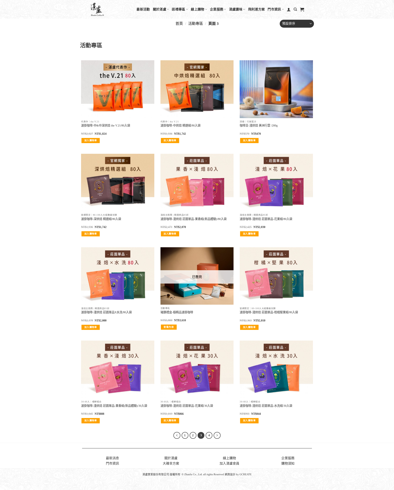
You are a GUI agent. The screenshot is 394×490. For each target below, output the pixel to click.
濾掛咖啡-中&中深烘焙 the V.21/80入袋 (105, 125)
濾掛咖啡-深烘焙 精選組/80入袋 (101, 219)
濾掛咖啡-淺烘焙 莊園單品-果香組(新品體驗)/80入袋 (193, 219)
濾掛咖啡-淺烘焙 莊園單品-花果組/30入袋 (186, 405)
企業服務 (216, 9)
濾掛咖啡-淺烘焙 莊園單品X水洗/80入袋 (106, 312)
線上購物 (197, 9)
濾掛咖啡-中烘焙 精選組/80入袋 (180, 125)
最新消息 (112, 458)
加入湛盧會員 (229, 463)
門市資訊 (274, 9)
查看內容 (169, 327)
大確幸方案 (171, 463)
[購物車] (302, 9)
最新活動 (143, 9)
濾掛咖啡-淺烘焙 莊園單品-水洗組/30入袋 (266, 405)
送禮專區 (178, 9)
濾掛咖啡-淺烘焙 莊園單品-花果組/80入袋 (266, 219)
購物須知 (287, 463)
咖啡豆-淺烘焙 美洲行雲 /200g (259, 125)
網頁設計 (230, 474)
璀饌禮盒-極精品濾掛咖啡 (176, 312)
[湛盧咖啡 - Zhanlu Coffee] (108, 9)
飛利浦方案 (256, 9)
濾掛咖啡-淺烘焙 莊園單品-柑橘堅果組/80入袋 (269, 312)
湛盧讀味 (235, 9)
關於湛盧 (159, 9)
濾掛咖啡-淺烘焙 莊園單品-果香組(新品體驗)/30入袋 (114, 405)
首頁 (179, 24)
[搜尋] (295, 9)
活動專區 (195, 24)
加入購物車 (90, 140)
